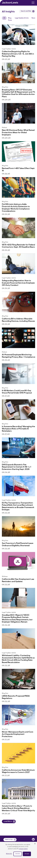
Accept (27, 854)
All (4, 18)
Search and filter (26, 11)
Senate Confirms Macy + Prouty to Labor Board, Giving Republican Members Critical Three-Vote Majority (18, 808)
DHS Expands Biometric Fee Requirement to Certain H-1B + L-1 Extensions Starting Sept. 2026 (16, 467)
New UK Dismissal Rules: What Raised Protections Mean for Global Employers (18, 132)
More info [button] (9, 853)
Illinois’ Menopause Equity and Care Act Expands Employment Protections (17, 734)
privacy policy (23, 849)
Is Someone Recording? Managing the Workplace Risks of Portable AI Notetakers (18, 429)
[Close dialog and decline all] (35, 844)
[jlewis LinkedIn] (33, 839)
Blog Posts (10, 19)
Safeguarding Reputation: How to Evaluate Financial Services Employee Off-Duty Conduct (18, 283)
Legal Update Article (22, 18)
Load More (8, 821)
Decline (17, 854)
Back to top (9, 839)
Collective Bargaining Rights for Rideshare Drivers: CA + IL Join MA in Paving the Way (18, 54)
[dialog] (18, 850)
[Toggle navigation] (33, 2)
